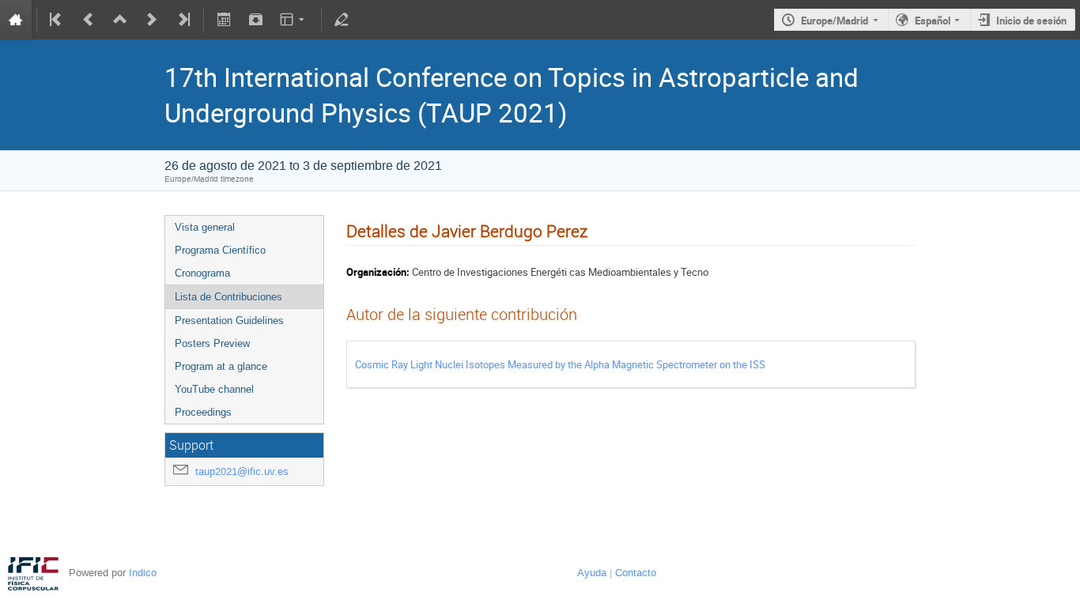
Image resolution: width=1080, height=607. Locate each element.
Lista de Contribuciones (228, 297)
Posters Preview (212, 343)
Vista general (205, 227)
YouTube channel (214, 389)
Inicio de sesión (1031, 20)
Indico (143, 572)
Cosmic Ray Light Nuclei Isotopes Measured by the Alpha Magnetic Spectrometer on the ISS (560, 364)
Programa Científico (220, 250)
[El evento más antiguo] (57, 20)
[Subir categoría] (120, 20)
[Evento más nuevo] (152, 20)
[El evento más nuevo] (182, 20)
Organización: (378, 272)
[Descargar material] (255, 20)
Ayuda (591, 572)
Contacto (635, 572)
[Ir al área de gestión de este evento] (341, 20)
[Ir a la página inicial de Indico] (16, 20)
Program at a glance (221, 366)
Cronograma (202, 273)
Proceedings (203, 412)
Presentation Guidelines (229, 320)
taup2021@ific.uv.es (242, 471)
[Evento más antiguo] (88, 20)
